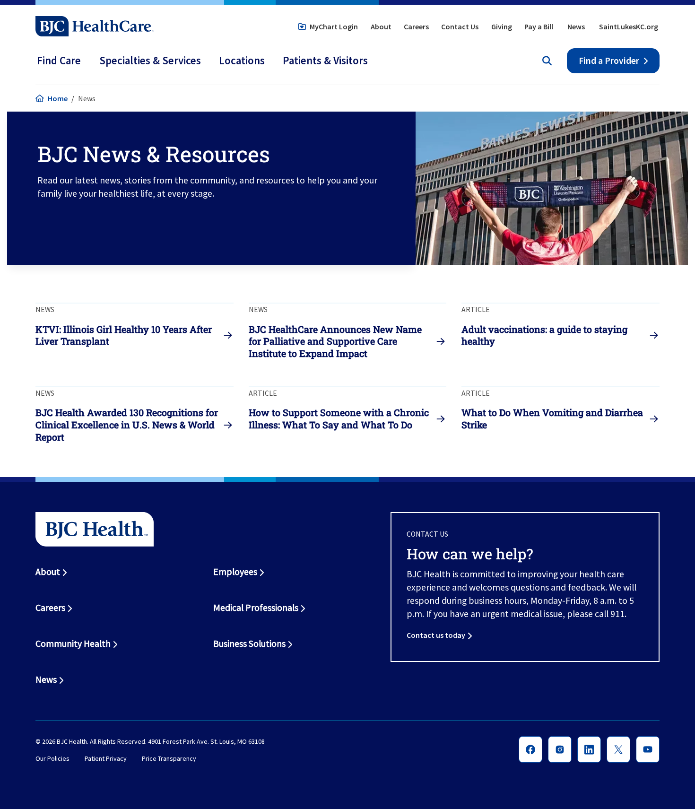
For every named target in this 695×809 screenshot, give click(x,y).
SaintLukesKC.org (628, 26)
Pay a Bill (538, 26)
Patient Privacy (106, 758)
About (381, 26)
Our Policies (52, 758)
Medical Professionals (255, 607)
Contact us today (436, 635)
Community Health (73, 643)
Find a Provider (609, 60)
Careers (416, 26)
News (576, 26)
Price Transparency (169, 758)
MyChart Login (334, 26)
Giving (501, 26)
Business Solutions (249, 643)
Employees (235, 571)
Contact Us (459, 26)
